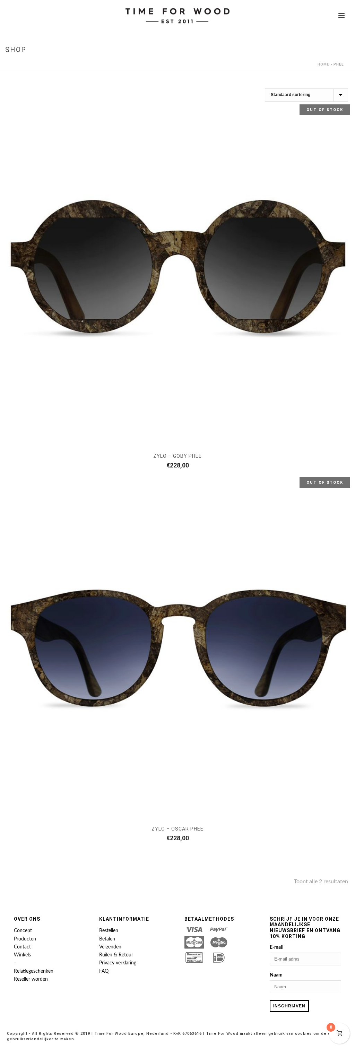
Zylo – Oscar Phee (177, 829)
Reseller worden (31, 979)
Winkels (22, 955)
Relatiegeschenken (33, 971)
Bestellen (108, 930)
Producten (25, 939)
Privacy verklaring (117, 963)
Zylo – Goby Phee (177, 456)
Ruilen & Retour (116, 955)
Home (323, 64)
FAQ (104, 971)
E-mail (276, 947)
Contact (22, 947)
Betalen (107, 939)
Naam (276, 975)
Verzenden (110, 947)
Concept (23, 930)
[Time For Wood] (177, 15)
